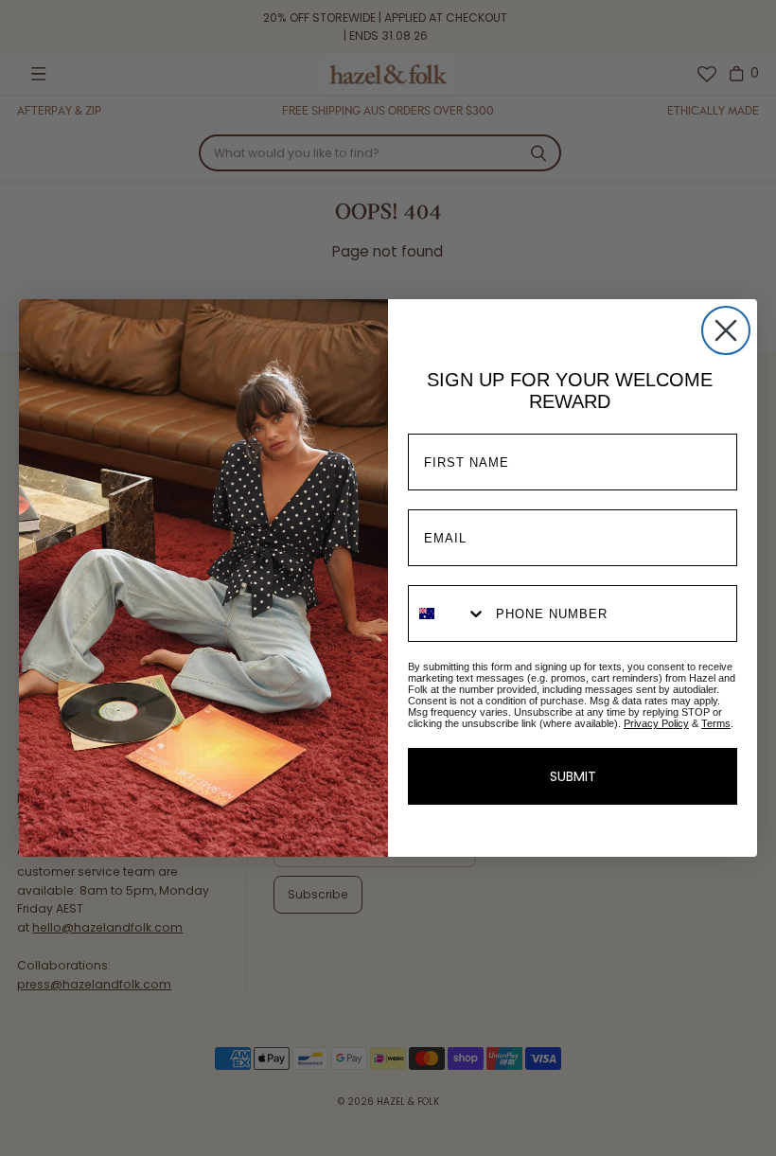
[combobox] (447, 613)
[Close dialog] (726, 330)
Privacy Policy (656, 723)
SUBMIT (573, 776)
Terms (716, 723)
